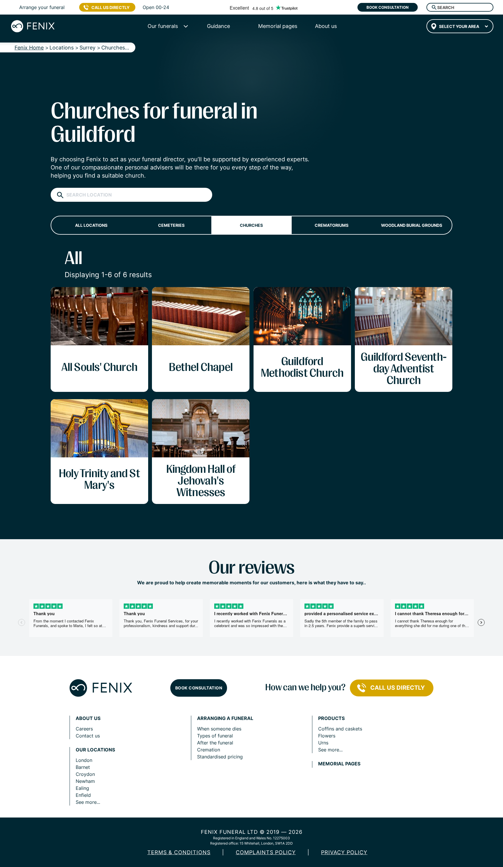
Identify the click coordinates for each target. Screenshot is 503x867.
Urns (323, 743)
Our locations (95, 750)
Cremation (208, 750)
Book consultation (387, 7)
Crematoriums (331, 225)
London (84, 760)
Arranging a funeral (225, 718)
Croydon (85, 774)
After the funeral (215, 743)
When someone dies (219, 729)
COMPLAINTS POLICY (266, 852)
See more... (88, 802)
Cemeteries (171, 225)
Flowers (326, 736)
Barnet (83, 767)
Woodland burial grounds (411, 225)
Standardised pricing (220, 757)
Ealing (82, 788)
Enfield (83, 795)
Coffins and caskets (340, 729)
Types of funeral (215, 736)
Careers (84, 729)
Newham (85, 781)
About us (88, 718)
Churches (251, 225)
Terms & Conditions (178, 852)
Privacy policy (344, 852)
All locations (91, 225)
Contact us (88, 736)
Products (331, 718)
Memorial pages (339, 764)
